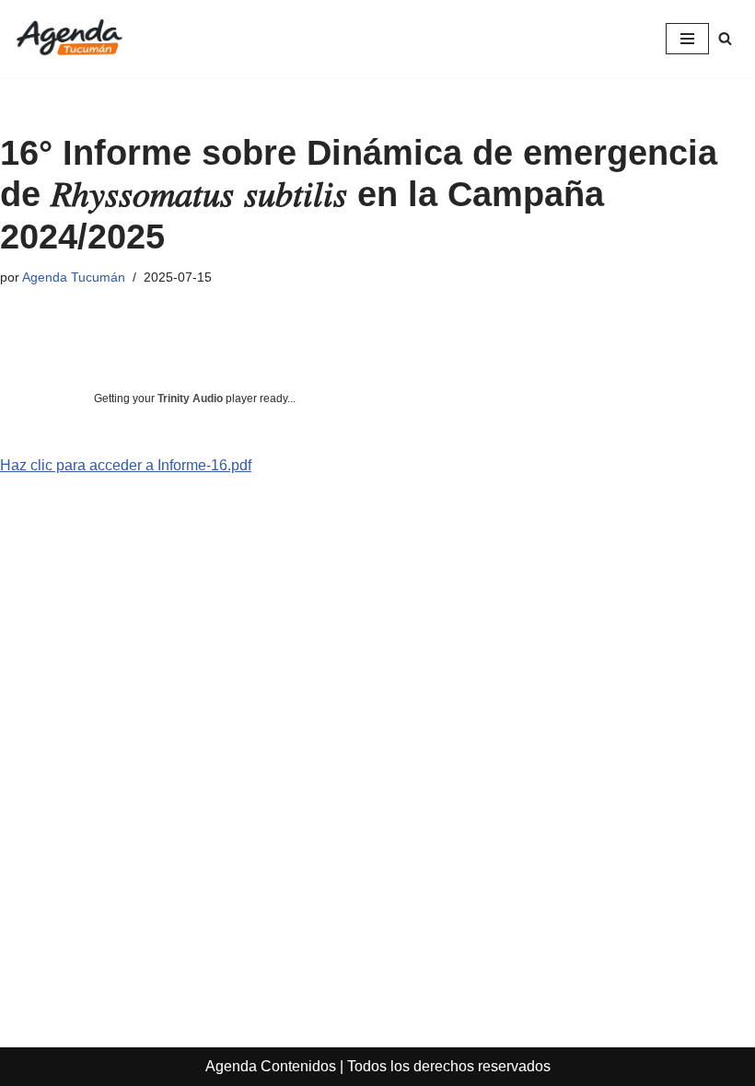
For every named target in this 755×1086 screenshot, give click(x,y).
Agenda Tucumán (73, 277)
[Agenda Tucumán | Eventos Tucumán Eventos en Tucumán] (69, 38)
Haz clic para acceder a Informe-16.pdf (125, 465)
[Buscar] (725, 38)
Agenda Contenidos (270, 1066)
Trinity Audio (190, 398)
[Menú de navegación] (687, 38)
